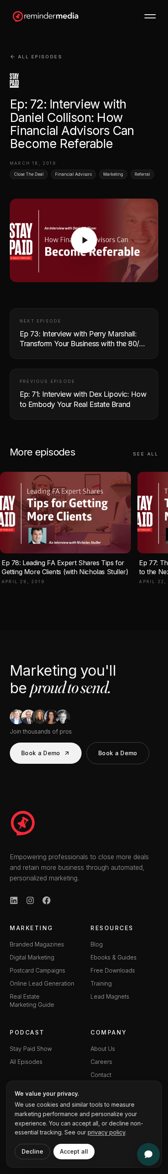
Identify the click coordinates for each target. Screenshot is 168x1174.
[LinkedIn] (14, 900)
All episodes (40, 57)
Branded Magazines (37, 944)
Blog (97, 944)
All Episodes (26, 1061)
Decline (32, 1151)
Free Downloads (113, 970)
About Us (103, 1048)
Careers (101, 1061)
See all (145, 454)
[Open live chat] (148, 1154)
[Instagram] (30, 900)
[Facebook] (46, 900)
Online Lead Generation (42, 983)
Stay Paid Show (31, 1048)
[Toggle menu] (150, 16)
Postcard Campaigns (37, 970)
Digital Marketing (32, 957)
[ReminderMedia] (23, 823)
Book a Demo (40, 753)
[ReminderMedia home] (46, 16)
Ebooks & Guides (114, 957)
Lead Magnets (110, 996)
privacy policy (106, 1132)
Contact (101, 1074)
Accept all (74, 1151)
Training (101, 983)
